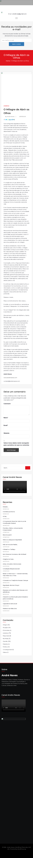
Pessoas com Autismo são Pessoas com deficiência (15, 591)
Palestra (5, 644)
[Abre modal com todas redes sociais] (13, 119)
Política (5, 647)
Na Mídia (5, 638)
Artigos (5, 625)
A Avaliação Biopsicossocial (11, 569)
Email (5, 425)
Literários (6, 106)
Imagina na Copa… (8, 559)
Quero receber (16, 44)
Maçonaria (6, 636)
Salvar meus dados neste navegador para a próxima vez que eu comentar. (16, 444)
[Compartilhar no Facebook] (4, 119)
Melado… (5, 507)
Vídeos (5, 652)
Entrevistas (6, 630)
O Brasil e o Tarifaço (9, 549)
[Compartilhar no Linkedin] (10, 119)
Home (8, 61)
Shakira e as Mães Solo (10, 608)
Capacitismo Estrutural (10, 603)
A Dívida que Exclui (9, 511)
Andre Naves (10, 116)
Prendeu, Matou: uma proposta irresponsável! (13, 529)
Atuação (5, 627)
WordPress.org (21, 849)
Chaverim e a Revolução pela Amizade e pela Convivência (15, 598)
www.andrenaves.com (10, 377)
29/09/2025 (22, 116)
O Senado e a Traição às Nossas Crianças (15, 580)
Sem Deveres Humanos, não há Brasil (14, 554)
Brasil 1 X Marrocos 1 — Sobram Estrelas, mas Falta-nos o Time (15, 574)
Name (6, 417)
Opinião (5, 641)
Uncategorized (7, 649)
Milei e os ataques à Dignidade (12, 540)
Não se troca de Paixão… (10, 544)
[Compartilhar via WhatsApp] (8, 119)
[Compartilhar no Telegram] (12, 119)
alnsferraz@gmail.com (19, 14)
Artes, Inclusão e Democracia (12, 564)
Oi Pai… (5, 516)
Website (6, 433)
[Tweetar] (6, 119)
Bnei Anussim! (7, 535)
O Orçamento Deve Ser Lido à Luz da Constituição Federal (14, 522)
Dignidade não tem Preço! (11, 585)
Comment (7, 403)
